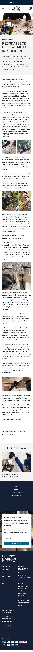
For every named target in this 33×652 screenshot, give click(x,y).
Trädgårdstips (7, 39)
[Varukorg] (30, 9)
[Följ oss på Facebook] (4, 626)
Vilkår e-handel (6, 576)
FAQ (3, 583)
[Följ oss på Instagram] (8, 626)
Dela (3, 438)
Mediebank (5, 573)
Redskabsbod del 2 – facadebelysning (13, 419)
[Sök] (6, 8)
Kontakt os (5, 580)
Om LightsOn (6, 569)
